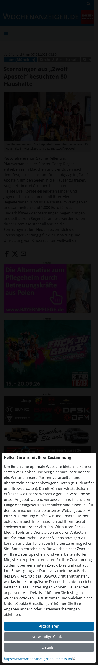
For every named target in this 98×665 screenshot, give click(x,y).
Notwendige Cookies (49, 636)
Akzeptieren (49, 626)
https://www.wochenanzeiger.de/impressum (38, 659)
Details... (49, 647)
